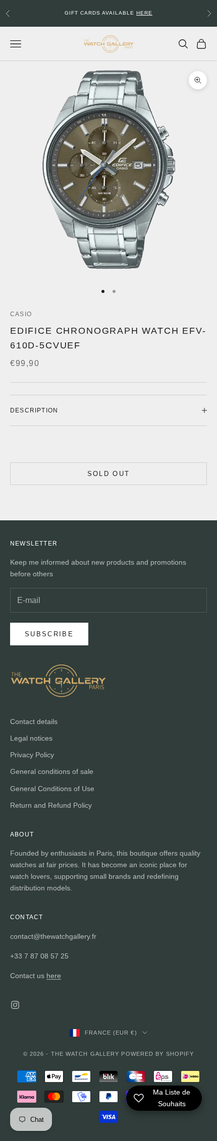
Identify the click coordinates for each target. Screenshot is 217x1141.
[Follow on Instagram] (15, 1005)
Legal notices (31, 738)
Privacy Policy (32, 755)
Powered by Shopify (157, 1054)
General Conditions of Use (52, 789)
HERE (144, 11)
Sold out (108, 473)
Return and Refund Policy (51, 805)
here (53, 976)
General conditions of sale (51, 771)
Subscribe (49, 634)
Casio (21, 314)
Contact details (34, 721)
